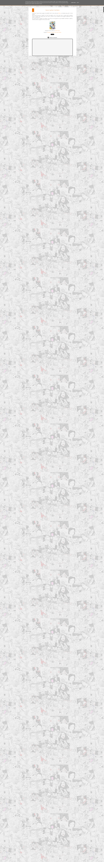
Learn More (73, 2)
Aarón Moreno (57, 30)
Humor (60, 32)
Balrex (59, 13)
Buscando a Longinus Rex (51, 32)
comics (57, 32)
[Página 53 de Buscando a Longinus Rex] (52, 25)
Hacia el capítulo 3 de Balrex (52, 10)
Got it (78, 2)
